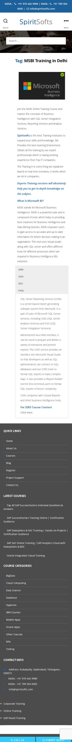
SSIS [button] (20, 283)
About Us (11, 448)
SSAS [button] (20, 276)
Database (11, 597)
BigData (10, 575)
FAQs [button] (21, 290)
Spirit (36, 21)
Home (9, 441)
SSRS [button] (20, 269)
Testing (10, 649)
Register (10, 470)
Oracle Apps (13, 627)
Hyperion (11, 605)
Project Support (15, 477)
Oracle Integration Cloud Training (26, 555)
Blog (8, 463)
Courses (10, 455)
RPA (8, 641)
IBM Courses (13, 612)
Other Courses (14, 634)
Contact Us (12, 485)
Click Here (26, 412)
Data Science (13, 590)
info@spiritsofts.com (42, 8)
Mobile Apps (13, 619)
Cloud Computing (16, 583)
